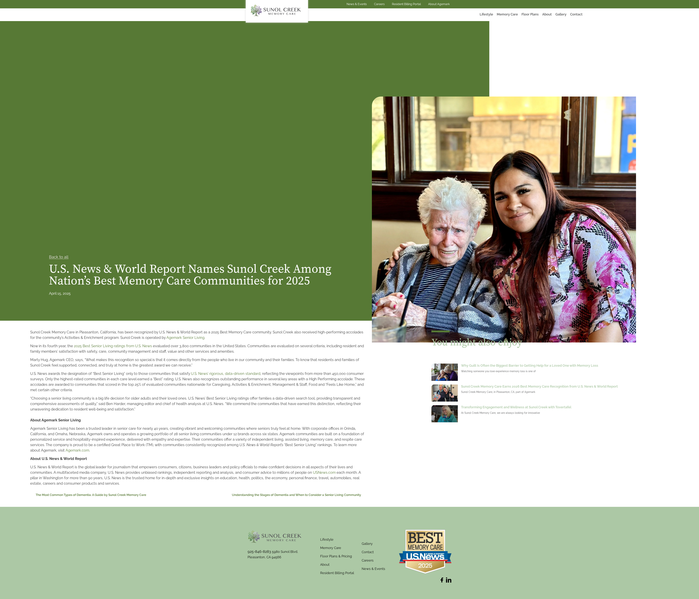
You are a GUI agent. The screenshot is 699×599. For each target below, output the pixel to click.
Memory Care (507, 14)
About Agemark (439, 4)
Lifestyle (486, 14)
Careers (379, 4)
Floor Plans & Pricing (336, 556)
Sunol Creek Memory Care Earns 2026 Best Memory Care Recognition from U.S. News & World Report (539, 386)
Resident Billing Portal (406, 4)
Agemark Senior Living (185, 337)
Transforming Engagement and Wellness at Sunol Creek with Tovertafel (516, 407)
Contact (576, 14)
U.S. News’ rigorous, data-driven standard (225, 373)
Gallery (560, 14)
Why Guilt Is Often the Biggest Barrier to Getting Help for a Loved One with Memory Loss (529, 365)
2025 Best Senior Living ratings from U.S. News (113, 346)
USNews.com (324, 472)
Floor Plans (530, 14)
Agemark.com (77, 450)
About (547, 14)
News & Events (357, 4)
